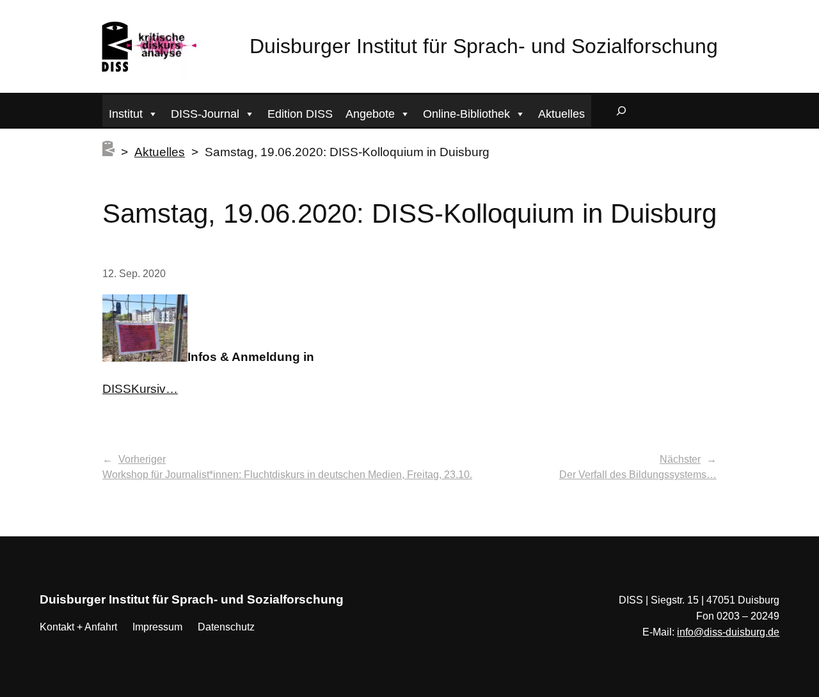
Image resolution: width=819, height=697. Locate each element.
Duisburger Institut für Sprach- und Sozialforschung (484, 46)
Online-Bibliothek (466, 114)
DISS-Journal (205, 114)
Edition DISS (300, 114)
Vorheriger (142, 459)
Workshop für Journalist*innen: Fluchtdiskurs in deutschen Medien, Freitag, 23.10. (287, 474)
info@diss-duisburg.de (728, 632)
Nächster (680, 459)
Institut (126, 114)
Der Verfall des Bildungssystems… (638, 474)
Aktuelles (561, 114)
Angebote (370, 114)
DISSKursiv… (140, 389)
